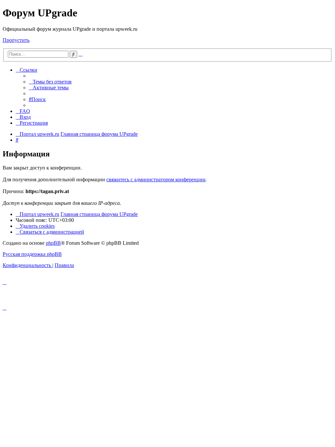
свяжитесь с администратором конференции (155, 179)
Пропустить (16, 40)
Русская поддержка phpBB (32, 254)
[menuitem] (50, 81)
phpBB (53, 243)
